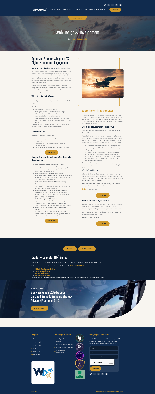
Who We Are (67, 10)
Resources (99, 10)
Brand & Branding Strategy (42, 271)
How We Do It (90, 10)
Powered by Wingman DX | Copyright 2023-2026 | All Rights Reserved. (110, 392)
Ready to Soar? (77, 18)
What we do (78, 10)
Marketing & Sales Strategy (42, 273)
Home (69, 39)
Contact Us (85, 189)
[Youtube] (120, 5)
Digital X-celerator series (77, 265)
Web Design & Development (43, 275)
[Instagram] (116, 5)
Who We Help (55, 10)
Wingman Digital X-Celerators (62, 334)
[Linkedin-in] (108, 5)
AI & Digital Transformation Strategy (45, 269)
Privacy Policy (34, 392)
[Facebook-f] (112, 5)
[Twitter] (104, 5)
